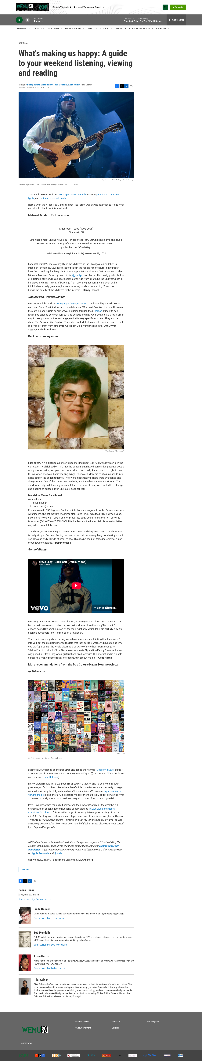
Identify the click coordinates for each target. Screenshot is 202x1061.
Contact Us (115, 1022)
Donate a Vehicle (82, 1022)
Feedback (121, 29)
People (38, 29)
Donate (179, 7)
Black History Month (141, 29)
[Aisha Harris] (25, 962)
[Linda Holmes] (25, 915)
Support (105, 29)
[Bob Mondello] (25, 939)
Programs (53, 29)
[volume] (27, 20)
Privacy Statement (83, 1028)
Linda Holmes (47, 84)
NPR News (23, 43)
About (91, 29)
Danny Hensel (33, 84)
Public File (115, 1028)
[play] (19, 20)
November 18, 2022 (95, 253)
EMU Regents (153, 1022)
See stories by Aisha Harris (49, 968)
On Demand (22, 29)
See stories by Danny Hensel (35, 899)
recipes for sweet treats (53, 198)
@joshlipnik (78, 275)
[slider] (31, 19)
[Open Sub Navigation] (30, 29)
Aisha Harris (74, 84)
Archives (161, 29)
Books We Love (105, 769)
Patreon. (98, 310)
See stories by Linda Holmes (50, 918)
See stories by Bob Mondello (50, 944)
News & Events (73, 29)
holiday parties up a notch (72, 194)
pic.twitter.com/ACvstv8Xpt (76, 247)
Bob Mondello (61, 84)
